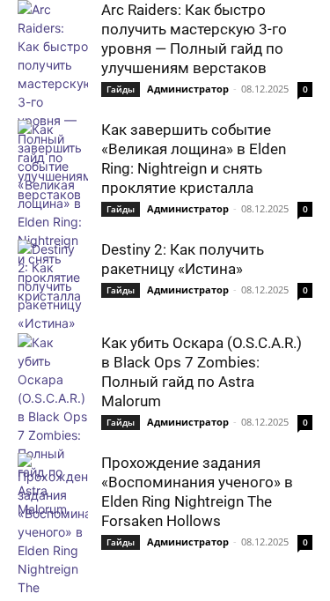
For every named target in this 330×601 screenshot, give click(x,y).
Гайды (120, 89)
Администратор (188, 88)
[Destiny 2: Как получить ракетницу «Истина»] (53, 286)
